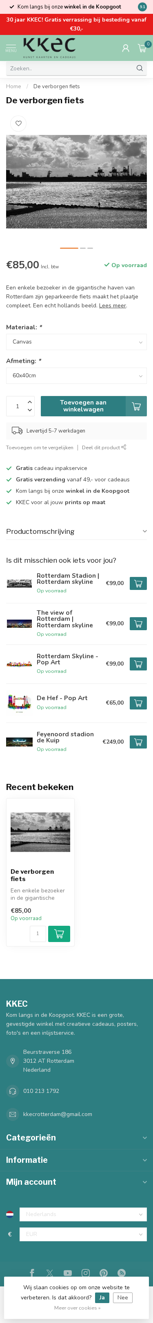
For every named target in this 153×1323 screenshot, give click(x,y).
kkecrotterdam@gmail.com (57, 1114)
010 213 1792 (41, 1091)
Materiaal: (24, 327)
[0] (142, 48)
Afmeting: (23, 361)
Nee (123, 1297)
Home (13, 86)
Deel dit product (101, 447)
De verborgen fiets (56, 86)
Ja (102, 1297)
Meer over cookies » (77, 1307)
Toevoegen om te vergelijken (39, 447)
